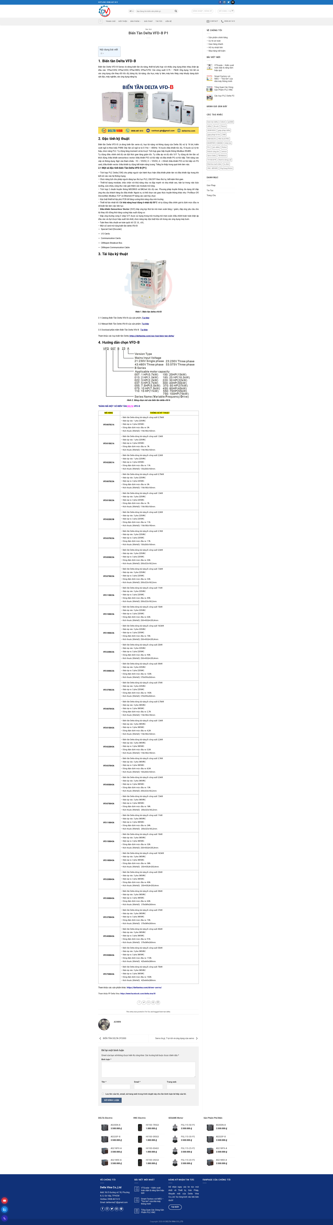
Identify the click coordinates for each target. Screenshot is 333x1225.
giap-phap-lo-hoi (213, 135)
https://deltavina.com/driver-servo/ (144, 987)
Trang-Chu (211, 195)
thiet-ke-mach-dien (214, 164)
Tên (103, 1082)
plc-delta (216, 147)
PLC (208, 147)
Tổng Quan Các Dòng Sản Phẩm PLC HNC (223, 88)
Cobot (222, 122)
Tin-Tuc (148, 29)
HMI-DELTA (211, 139)
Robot (224, 147)
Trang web (171, 1082)
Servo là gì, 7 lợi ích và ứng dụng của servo (175, 1038)
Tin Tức (159, 21)
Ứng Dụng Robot (226, 168)
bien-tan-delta (165, 1012)
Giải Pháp (148, 21)
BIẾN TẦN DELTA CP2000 (114, 1038)
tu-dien (226, 164)
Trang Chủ (110, 21)
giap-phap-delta (224, 130)
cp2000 (230, 122)
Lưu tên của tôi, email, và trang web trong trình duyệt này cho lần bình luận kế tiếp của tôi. (145, 1094)
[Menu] (100, 21)
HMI (224, 135)
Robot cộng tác (213, 151)
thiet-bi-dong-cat (225, 160)
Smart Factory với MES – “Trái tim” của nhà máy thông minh (223, 78)
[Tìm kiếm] (176, 11)
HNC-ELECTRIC (223, 139)
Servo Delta (211, 156)
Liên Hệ (168, 21)
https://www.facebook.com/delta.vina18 (137, 994)
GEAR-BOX (211, 130)
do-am (216, 126)
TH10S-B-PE (211, 160)
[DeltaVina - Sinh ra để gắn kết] (111, 11)
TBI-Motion (222, 156)
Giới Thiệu (122, 21)
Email (137, 1082)
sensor (224, 151)
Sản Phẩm (134, 21)
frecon (223, 126)
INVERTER (211, 143)
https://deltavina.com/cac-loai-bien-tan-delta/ (152, 336)
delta (209, 126)
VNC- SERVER (212, 168)
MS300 (219, 143)
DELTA (130, 406)
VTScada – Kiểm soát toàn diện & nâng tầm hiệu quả (224, 67)
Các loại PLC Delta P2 (224, 96)
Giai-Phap (211, 185)
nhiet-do (228, 143)
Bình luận (106, 1059)
